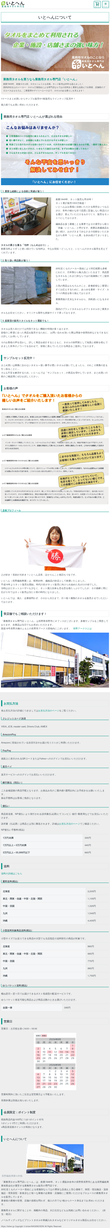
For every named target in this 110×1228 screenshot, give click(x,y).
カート (97, 7)
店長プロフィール (11, 510)
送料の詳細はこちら (11, 873)
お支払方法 (11, 703)
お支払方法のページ (48, 710)
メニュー (106, 6)
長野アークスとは (82, 628)
